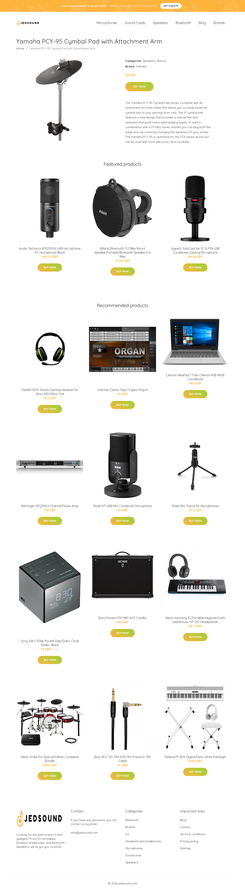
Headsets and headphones (143, 841)
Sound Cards (135, 23)
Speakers (160, 23)
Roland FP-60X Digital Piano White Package (195, 757)
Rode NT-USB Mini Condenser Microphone (122, 506)
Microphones (106, 23)
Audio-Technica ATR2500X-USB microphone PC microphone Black (50, 250)
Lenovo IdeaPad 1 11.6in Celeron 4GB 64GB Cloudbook (195, 377)
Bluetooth (183, 23)
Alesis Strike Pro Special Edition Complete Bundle (50, 759)
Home (20, 48)
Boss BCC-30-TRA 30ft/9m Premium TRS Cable (122, 759)
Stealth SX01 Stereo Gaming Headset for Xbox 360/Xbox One (49, 392)
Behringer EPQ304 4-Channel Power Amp (49, 506)
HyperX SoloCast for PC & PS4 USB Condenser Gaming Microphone (195, 250)
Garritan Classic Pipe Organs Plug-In (122, 390)
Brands (219, 23)
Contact (185, 827)
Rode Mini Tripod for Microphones (195, 506)
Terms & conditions (192, 834)
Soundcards (133, 855)
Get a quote (170, 5)
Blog (202, 23)
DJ (127, 834)
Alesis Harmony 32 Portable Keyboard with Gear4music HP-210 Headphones (195, 620)
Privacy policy (189, 841)
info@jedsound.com (84, 832)
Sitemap (185, 848)
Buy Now (139, 86)
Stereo (161, 61)
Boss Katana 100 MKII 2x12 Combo (122, 618)
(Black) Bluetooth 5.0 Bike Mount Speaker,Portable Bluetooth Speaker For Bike (122, 252)
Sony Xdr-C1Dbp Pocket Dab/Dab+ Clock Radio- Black (50, 643)
